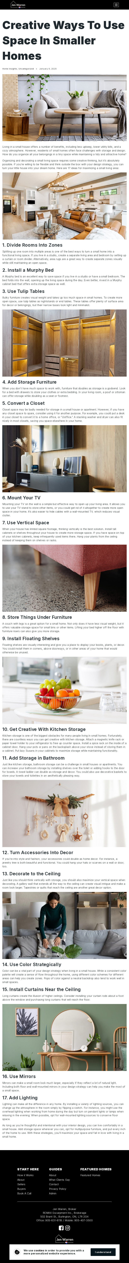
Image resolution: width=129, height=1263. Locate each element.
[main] (64, 580)
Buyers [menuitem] (21, 1188)
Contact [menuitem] (54, 1184)
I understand (103, 1252)
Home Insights (9, 68)
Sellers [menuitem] (21, 1184)
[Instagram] (67, 1228)
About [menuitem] (20, 1179)
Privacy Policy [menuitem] (57, 1188)
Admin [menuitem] (52, 1193)
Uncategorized (26, 68)
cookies (39, 1250)
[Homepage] (18, 5)
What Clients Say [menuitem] (59, 1179)
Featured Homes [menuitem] (90, 1175)
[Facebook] (61, 1228)
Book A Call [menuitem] (24, 1193)
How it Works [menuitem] (25, 1175)
